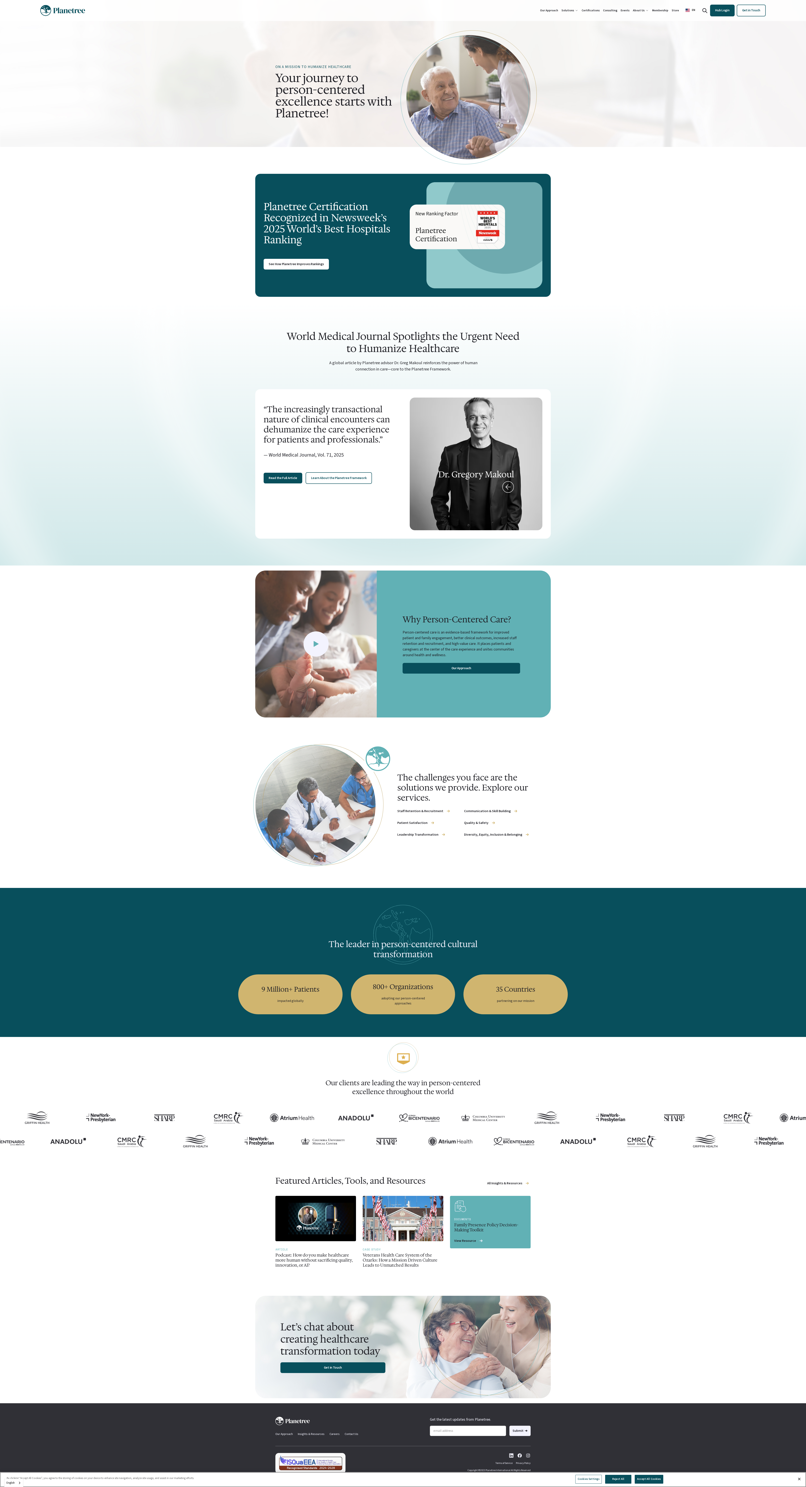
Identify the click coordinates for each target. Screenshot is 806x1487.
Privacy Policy (523, 1463)
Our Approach (284, 1434)
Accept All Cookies (649, 1479)
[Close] (799, 1479)
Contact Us (351, 1434)
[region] (403, 1479)
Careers (335, 1434)
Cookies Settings (588, 1479)
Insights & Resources (311, 1434)
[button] (690, 10)
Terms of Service (504, 1463)
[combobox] (13, 1483)
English (11, 1483)
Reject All (618, 1479)
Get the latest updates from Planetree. (460, 1419)
